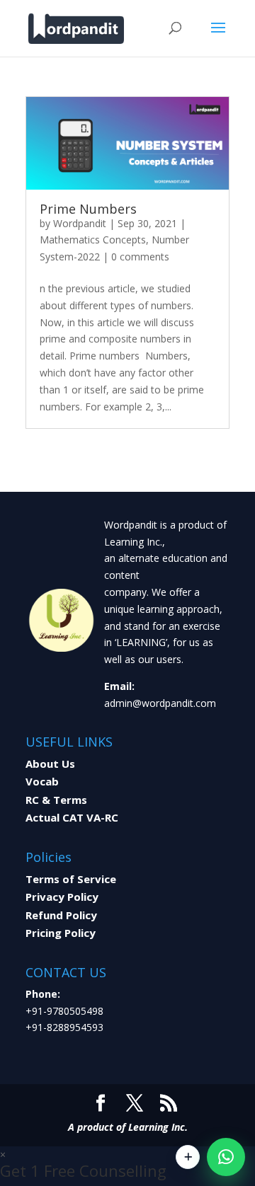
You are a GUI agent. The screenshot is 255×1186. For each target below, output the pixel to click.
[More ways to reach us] (188, 1157)
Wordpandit (79, 223)
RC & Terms (56, 800)
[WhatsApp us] (226, 1157)
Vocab (42, 781)
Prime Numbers (88, 208)
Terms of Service (71, 879)
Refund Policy (61, 915)
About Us (50, 763)
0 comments (140, 256)
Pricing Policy (61, 933)
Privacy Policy (62, 897)
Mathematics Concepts (93, 239)
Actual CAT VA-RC (72, 817)
